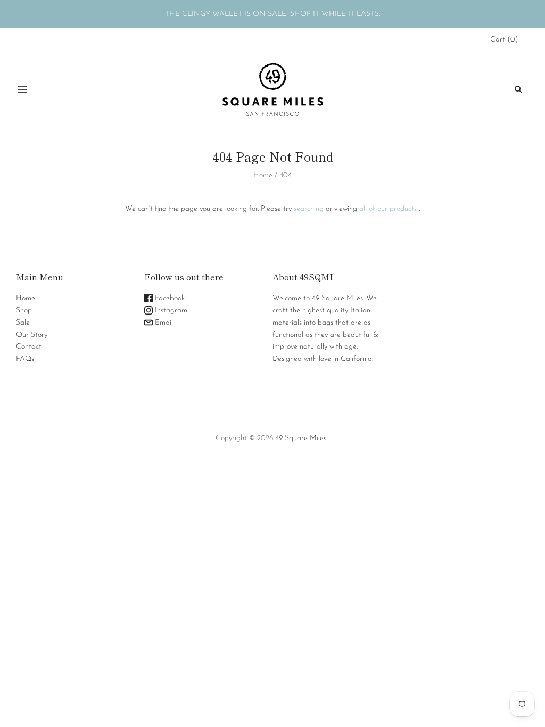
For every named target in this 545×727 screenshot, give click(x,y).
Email (163, 323)
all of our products (388, 209)
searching (309, 209)
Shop (24, 311)
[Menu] (22, 89)
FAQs (25, 359)
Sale (23, 323)
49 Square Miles (300, 438)
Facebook (169, 298)
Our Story (31, 335)
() (504, 40)
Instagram (170, 311)
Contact (29, 347)
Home (262, 175)
